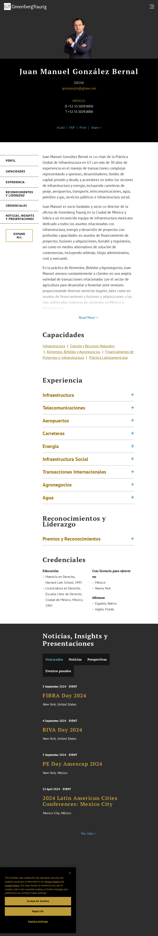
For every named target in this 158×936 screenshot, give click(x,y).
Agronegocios (57, 484)
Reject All (38, 911)
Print (83, 127)
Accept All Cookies (38, 901)
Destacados (54, 659)
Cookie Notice (12, 885)
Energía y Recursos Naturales (92, 346)
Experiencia (15, 182)
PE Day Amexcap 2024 (73, 764)
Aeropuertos (56, 420)
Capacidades (15, 171)
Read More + (88, 317)
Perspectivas (97, 659)
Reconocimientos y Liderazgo (19, 193)
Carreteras (54, 433)
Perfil (11, 160)
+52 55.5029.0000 (80, 111)
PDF (72, 127)
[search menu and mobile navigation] (152, 6)
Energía (51, 446)
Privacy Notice (52, 881)
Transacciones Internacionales (74, 471)
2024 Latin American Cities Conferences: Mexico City (80, 801)
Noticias (75, 659)
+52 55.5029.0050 (80, 106)
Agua (48, 497)
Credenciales (16, 205)
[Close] (70, 873)
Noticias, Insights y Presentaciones (20, 217)
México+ (79, 101)
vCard (61, 127)
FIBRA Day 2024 (64, 696)
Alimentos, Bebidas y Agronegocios (73, 351)
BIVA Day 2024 (62, 730)
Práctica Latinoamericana (108, 357)
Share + (96, 127)
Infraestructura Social (65, 459)
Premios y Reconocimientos (72, 538)
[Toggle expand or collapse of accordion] (132, 395)
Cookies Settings (38, 921)
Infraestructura (54, 346)
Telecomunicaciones (64, 407)
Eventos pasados (58, 671)
